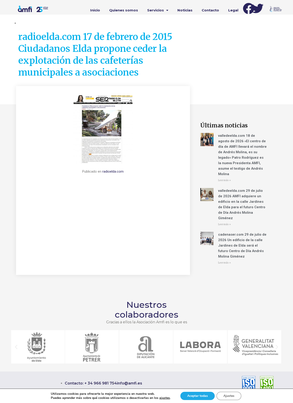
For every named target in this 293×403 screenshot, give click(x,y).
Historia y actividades (34, 23)
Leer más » (224, 180)
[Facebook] (248, 8)
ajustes (164, 398)
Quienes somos (123, 10)
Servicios (155, 10)
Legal (233, 10)
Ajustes (228, 396)
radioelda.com (113, 171)
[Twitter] (257, 8)
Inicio (95, 10)
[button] (16, 347)
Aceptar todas (197, 396)
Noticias (185, 10)
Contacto (210, 10)
